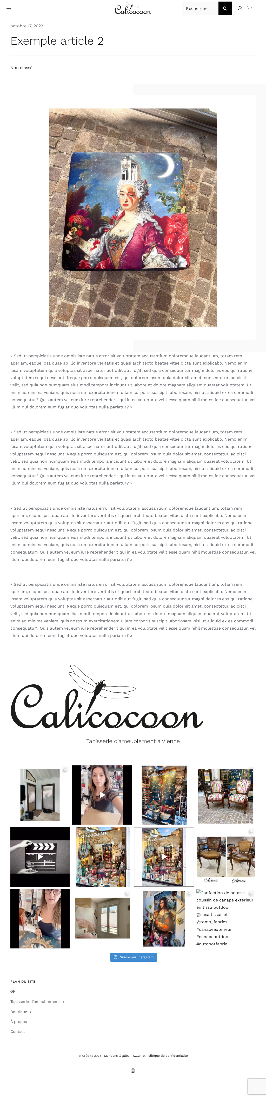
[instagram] (133, 1070)
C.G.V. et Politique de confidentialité (160, 1055)
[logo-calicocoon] (133, 3)
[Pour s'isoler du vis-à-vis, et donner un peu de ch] (102, 919)
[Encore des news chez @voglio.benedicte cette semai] (164, 857)
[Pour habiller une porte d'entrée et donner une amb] (40, 795)
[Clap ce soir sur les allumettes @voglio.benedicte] (40, 857)
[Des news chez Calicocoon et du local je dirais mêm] (102, 795)
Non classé (21, 67)
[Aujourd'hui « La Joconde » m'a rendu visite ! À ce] (164, 919)
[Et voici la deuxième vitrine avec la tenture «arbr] (164, 795)
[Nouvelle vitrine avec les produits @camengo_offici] (102, 857)
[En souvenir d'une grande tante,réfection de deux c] (226, 795)
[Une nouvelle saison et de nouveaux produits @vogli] (40, 919)
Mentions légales (116, 1055)
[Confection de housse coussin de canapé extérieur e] (226, 919)
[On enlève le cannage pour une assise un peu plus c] (226, 857)
